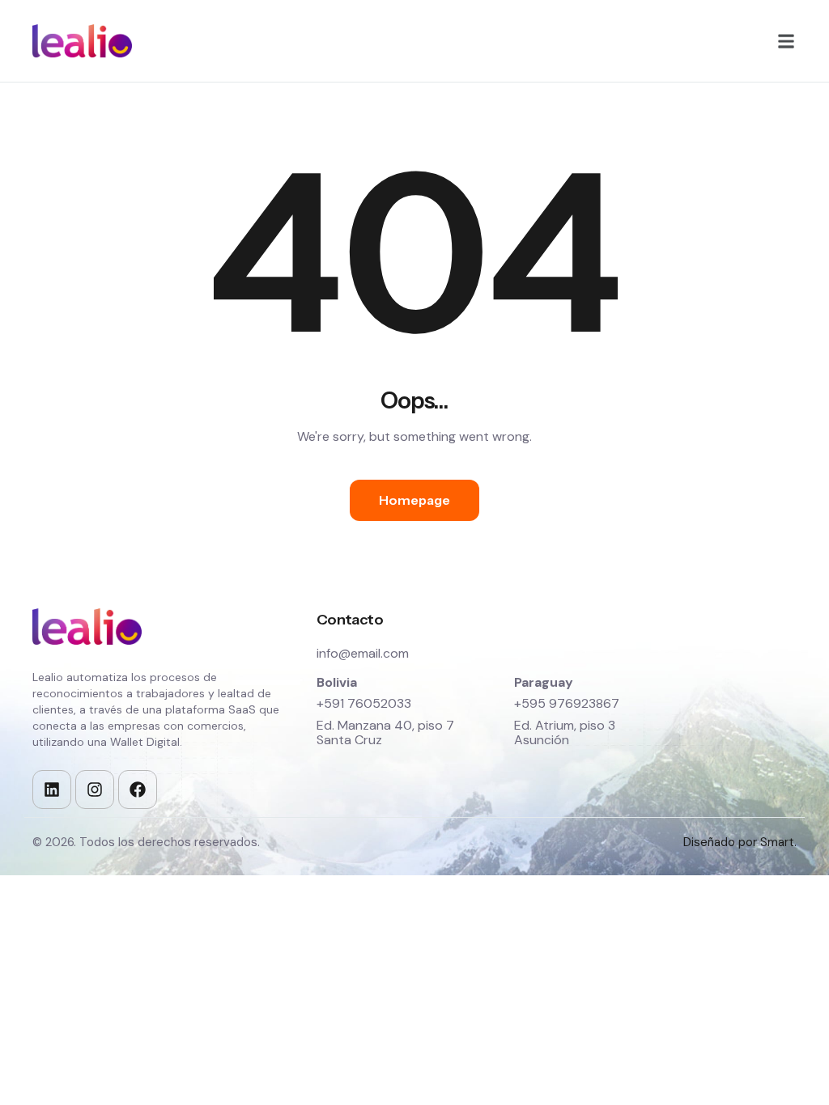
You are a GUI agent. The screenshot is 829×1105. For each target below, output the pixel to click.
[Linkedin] (51, 789)
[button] (786, 41)
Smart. (778, 842)
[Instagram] (94, 789)
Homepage (414, 500)
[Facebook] (137, 789)
